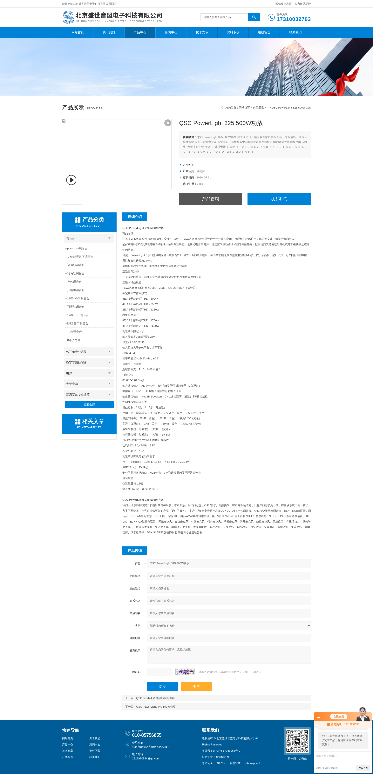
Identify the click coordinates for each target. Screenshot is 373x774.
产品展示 (258, 107)
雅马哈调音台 (76, 273)
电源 (69, 373)
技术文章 (202, 32)
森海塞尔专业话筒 (78, 394)
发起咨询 (363, 768)
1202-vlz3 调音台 (78, 298)
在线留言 (264, 32)
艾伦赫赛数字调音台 (80, 256)
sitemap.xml (252, 763)
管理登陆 (235, 763)
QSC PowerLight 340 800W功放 (155, 706)
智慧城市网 (222, 756)
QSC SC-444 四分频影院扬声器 (155, 698)
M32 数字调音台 (77, 323)
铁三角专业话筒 (76, 351)
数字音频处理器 (76, 362)
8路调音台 (73, 340)
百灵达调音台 (76, 306)
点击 (110, 238)
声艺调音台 (74, 281)
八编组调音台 (76, 290)
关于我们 (109, 32)
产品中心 (140, 32)
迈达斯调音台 (76, 265)
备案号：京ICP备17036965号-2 (221, 750)
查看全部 (89, 404)
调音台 (70, 238)
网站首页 (77, 32)
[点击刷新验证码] (185, 672)
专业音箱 (72, 383)
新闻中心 (171, 32)
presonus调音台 (77, 248)
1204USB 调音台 (78, 315)
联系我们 (295, 32)
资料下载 (233, 32)
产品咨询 (210, 198)
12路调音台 (74, 331)
